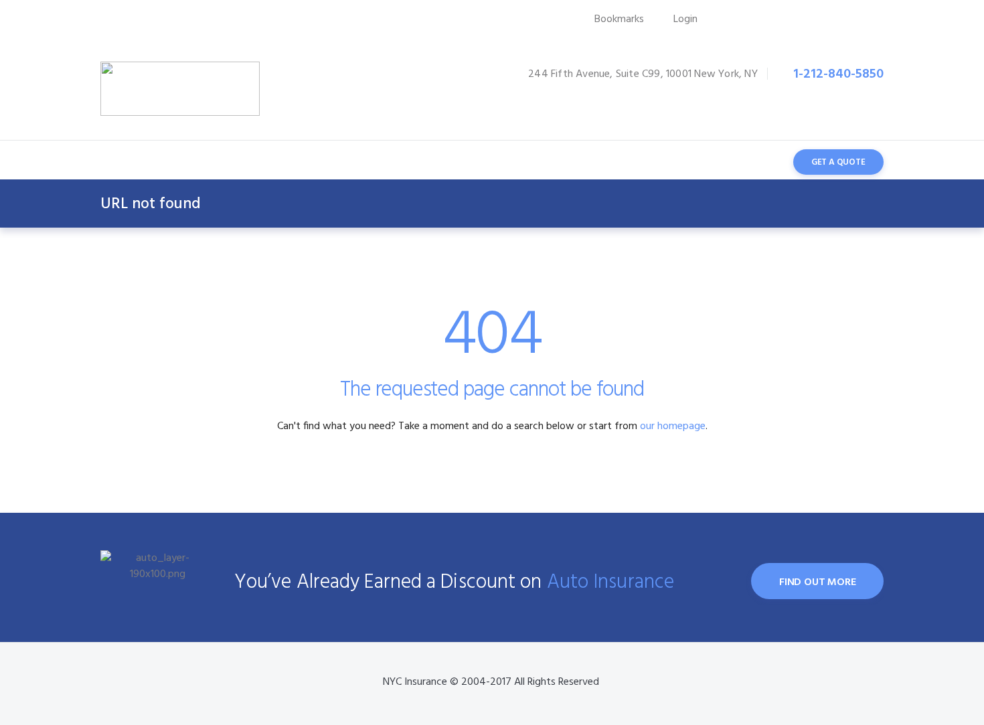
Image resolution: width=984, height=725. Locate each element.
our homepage (673, 426)
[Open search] (757, 161)
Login (685, 19)
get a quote (838, 162)
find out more (817, 582)
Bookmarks (619, 19)
